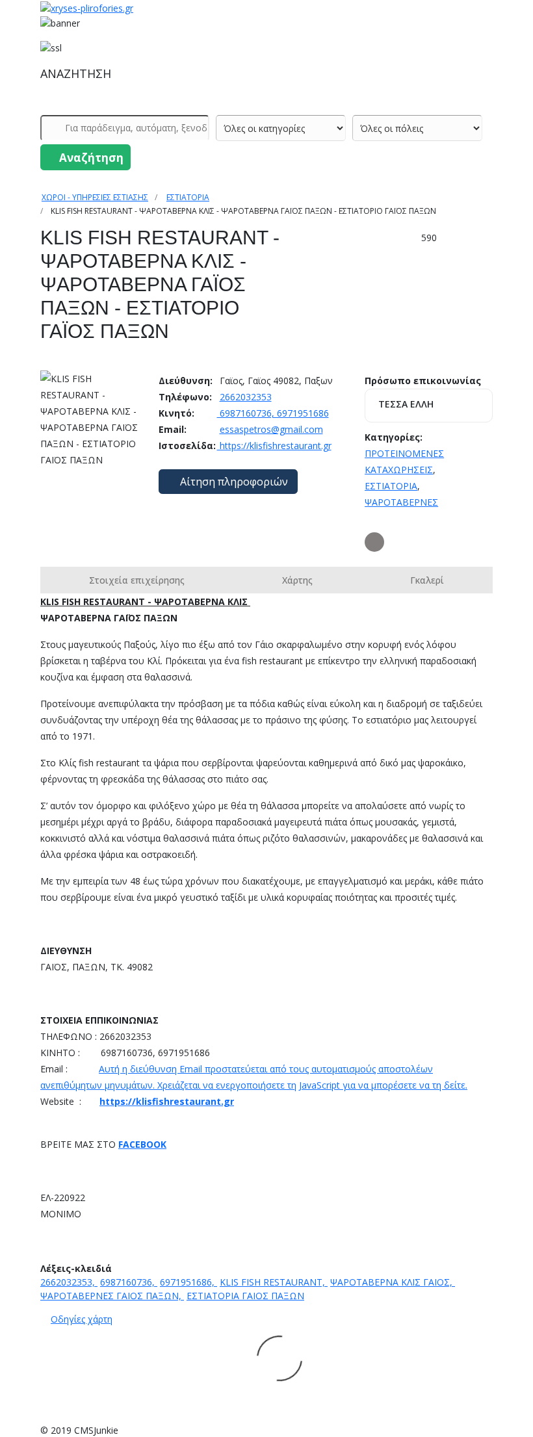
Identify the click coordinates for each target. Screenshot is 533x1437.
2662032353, (69, 1282)
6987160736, (128, 1282)
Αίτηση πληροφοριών (232, 481)
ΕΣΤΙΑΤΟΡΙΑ (187, 197)
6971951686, (188, 1282)
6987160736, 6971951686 (273, 413)
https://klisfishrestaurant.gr (274, 445)
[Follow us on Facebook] (374, 542)
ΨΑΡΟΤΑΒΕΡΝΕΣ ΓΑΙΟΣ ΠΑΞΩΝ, (112, 1295)
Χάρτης (297, 580)
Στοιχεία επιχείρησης (137, 580)
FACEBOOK (142, 1144)
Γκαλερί (427, 580)
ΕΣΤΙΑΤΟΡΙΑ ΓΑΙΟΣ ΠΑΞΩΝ (245, 1295)
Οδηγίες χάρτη (81, 1319)
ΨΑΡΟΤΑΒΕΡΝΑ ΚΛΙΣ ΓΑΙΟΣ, (392, 1282)
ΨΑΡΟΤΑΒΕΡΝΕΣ (401, 502)
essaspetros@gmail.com (271, 429)
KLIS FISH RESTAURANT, (274, 1282)
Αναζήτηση (90, 157)
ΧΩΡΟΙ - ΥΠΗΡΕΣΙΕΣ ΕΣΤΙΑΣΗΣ (95, 197)
